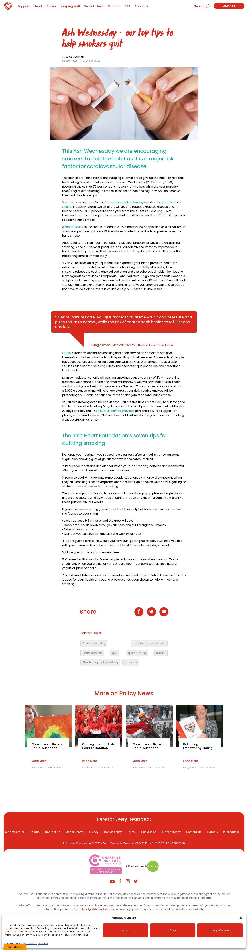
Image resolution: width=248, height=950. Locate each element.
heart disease (92, 653)
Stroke (51, 6)
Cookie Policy (12, 943)
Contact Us (52, 832)
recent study (74, 227)
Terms (131, 832)
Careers (212, 832)
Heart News (38, 767)
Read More (39, 761)
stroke (161, 653)
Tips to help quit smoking (100, 662)
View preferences (220, 930)
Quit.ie (67, 353)
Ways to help (93, 6)
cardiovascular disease (126, 202)
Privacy (93, 832)
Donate (229, 6)
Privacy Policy (29, 943)
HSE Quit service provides (116, 411)
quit (114, 653)
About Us (43, 943)
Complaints (194, 832)
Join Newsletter (14, 832)
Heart (38, 6)
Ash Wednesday (93, 643)
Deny (173, 930)
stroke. (67, 207)
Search (199, 6)
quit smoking (137, 653)
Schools (114, 6)
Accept (125, 930)
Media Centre (75, 832)
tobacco (130, 662)
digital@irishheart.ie (93, 909)
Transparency (171, 832)
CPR (127, 6)
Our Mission (148, 832)
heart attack (166, 202)
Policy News (70, 61)
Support (23, 6)
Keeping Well (70, 6)
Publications (231, 832)
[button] (241, 918)
